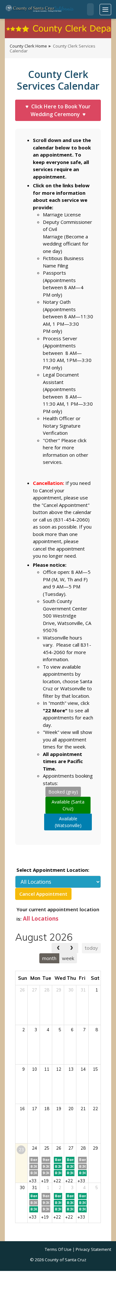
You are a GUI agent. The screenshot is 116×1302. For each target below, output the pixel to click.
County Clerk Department (58, 28)
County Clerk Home (28, 46)
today (91, 948)
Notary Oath (57, 302)
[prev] (58, 948)
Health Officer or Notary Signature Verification (62, 425)
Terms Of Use (58, 1249)
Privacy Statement (93, 1249)
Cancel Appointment (43, 894)
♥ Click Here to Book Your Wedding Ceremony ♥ (58, 110)
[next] (71, 948)
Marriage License (62, 214)
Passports (54, 272)
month (49, 958)
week (68, 958)
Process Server (60, 338)
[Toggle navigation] (105, 9)
